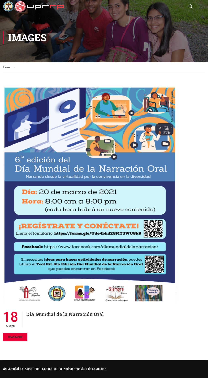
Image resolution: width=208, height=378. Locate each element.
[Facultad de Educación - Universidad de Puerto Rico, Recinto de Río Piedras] (33, 6)
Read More (15, 337)
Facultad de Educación (91, 369)
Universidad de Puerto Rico (21, 369)
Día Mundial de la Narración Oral (65, 314)
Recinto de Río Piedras (57, 369)
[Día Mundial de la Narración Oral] (90, 194)
